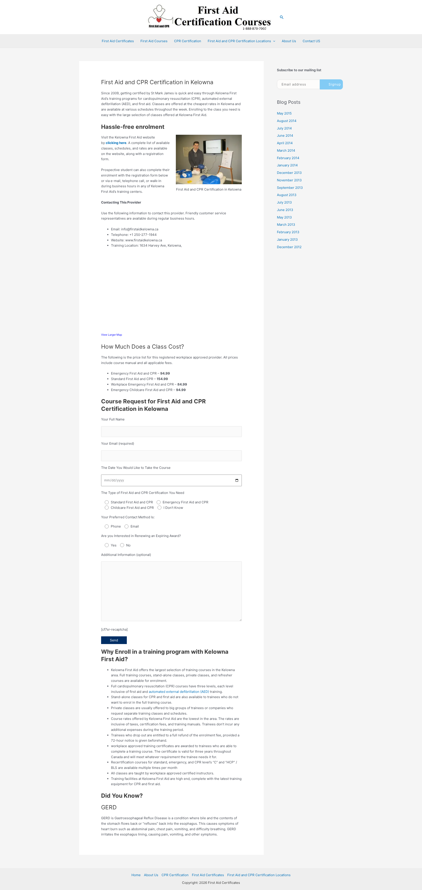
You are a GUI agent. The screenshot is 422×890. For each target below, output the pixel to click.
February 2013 (288, 232)
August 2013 (286, 195)
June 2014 (285, 135)
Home (136, 875)
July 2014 (284, 128)
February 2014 (288, 158)
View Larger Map (111, 334)
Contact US (311, 41)
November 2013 (289, 180)
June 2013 (285, 210)
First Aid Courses (153, 41)
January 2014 (287, 165)
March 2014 (286, 150)
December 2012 (289, 247)
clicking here (116, 143)
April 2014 (285, 143)
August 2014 (286, 121)
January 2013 (287, 239)
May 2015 (284, 113)
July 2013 (284, 202)
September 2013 (290, 188)
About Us (289, 41)
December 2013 (289, 173)
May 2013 (284, 217)
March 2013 (286, 224)
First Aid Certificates (118, 41)
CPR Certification (187, 41)
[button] (282, 17)
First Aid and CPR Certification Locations (239, 41)
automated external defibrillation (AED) (179, 692)
